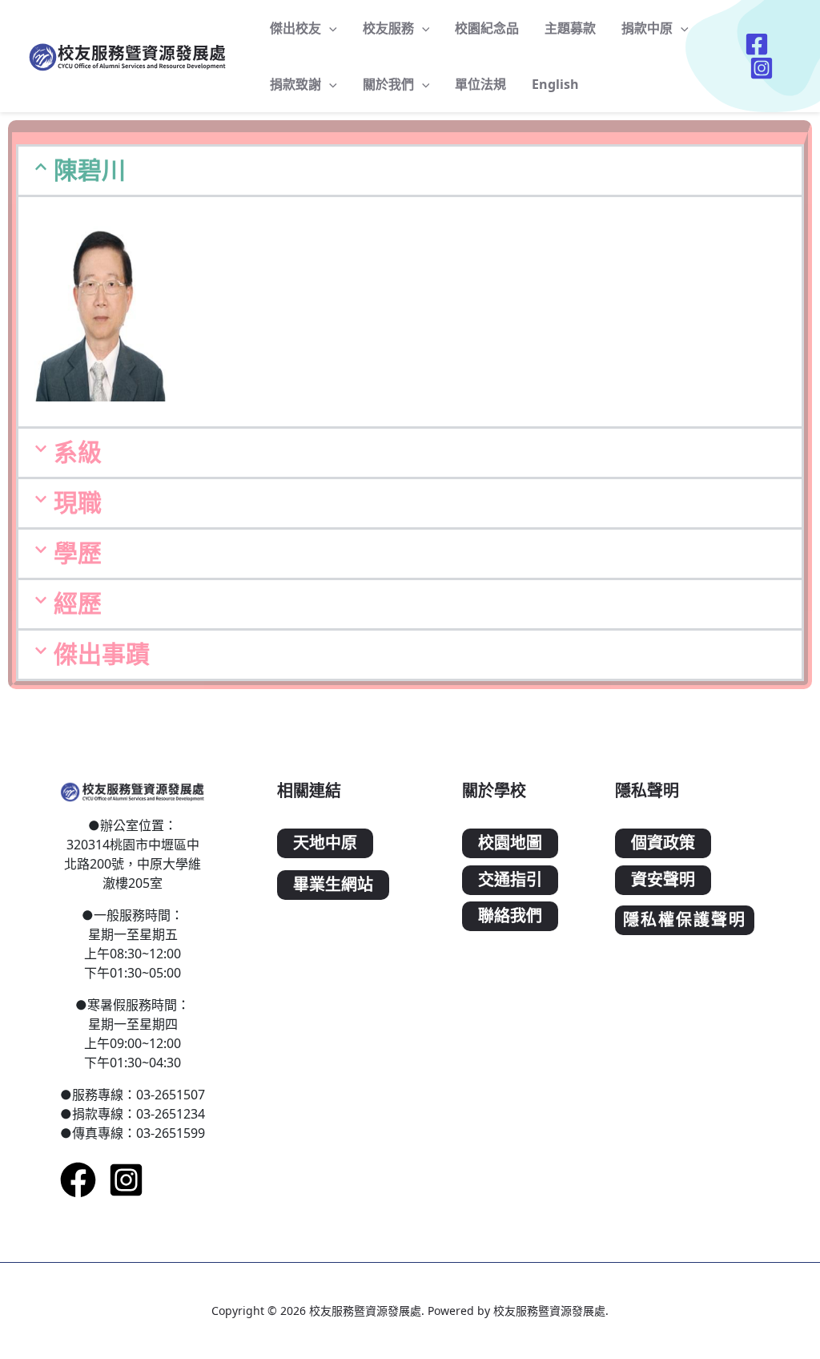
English (555, 84)
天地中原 (325, 843)
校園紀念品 (487, 28)
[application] (329, 28)
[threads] (763, 68)
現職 (78, 503)
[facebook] (758, 44)
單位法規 (480, 84)
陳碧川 (90, 170)
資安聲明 (663, 880)
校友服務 (388, 28)
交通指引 (510, 880)
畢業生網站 (333, 885)
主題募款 (570, 28)
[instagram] (126, 1180)
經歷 (78, 604)
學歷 (78, 553)
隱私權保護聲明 (684, 920)
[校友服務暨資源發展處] (128, 54)
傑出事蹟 (102, 654)
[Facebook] (78, 1180)
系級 (78, 452)
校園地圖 (510, 843)
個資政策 (663, 843)
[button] (410, 171)
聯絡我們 (510, 916)
